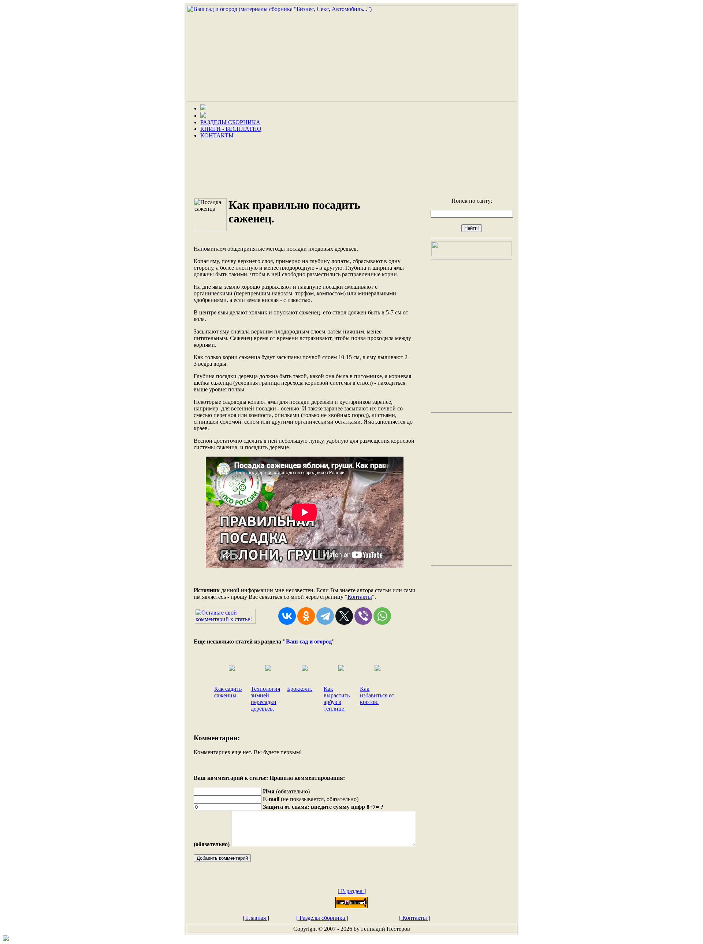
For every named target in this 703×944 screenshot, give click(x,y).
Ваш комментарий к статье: (231, 778)
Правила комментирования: (307, 778)
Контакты (359, 597)
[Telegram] (325, 616)
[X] (344, 616)
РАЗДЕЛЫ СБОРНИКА (230, 122)
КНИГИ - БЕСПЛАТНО (230, 129)
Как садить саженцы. (228, 692)
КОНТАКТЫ (217, 135)
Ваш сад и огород (309, 641)
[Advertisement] (351, 165)
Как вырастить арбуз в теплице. (337, 699)
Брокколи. (299, 689)
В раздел (351, 891)
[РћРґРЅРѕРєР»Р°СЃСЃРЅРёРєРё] (306, 616)
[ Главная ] (256, 918)
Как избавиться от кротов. (377, 695)
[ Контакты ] (414, 918)
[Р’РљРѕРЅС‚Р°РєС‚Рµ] (287, 616)
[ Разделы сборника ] (322, 918)
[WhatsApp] (382, 616)
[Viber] (363, 616)
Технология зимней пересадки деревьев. (265, 699)
